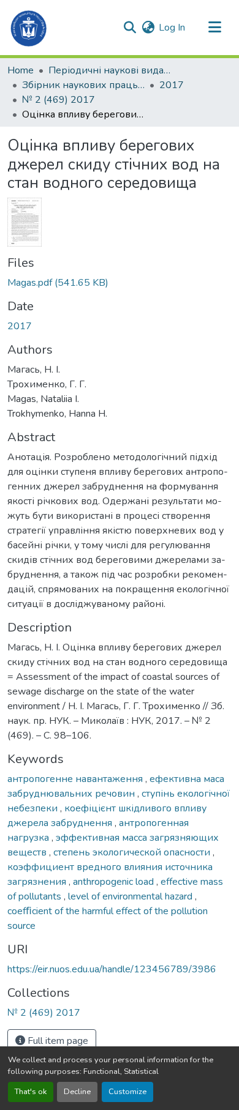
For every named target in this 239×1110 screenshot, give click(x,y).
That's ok (31, 1091)
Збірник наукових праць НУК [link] (83, 85)
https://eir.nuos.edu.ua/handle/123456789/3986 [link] (111, 969)
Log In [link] (172, 27)
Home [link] (20, 70)
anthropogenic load (114, 881)
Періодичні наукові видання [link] (109, 70)
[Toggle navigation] (214, 27)
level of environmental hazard (131, 896)
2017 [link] (171, 85)
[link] (119, 282)
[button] (29, 27)
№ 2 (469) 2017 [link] (58, 99)
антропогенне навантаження (76, 779)
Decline (77, 1091)
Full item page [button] (56, 1041)
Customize (127, 1091)
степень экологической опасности (133, 852)
